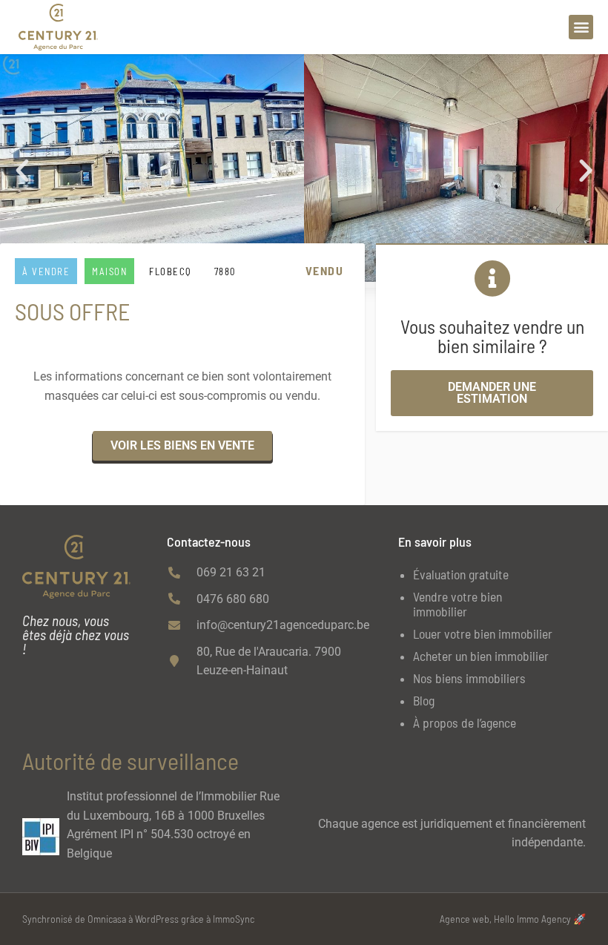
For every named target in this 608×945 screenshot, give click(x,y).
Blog (423, 700)
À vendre (46, 271)
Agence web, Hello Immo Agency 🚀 (513, 918)
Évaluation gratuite (461, 574)
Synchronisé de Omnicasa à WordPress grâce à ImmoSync (138, 918)
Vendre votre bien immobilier (457, 603)
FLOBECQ (170, 271)
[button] (581, 27)
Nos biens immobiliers (469, 678)
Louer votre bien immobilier (482, 633)
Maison (109, 271)
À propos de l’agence (464, 722)
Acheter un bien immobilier (481, 656)
